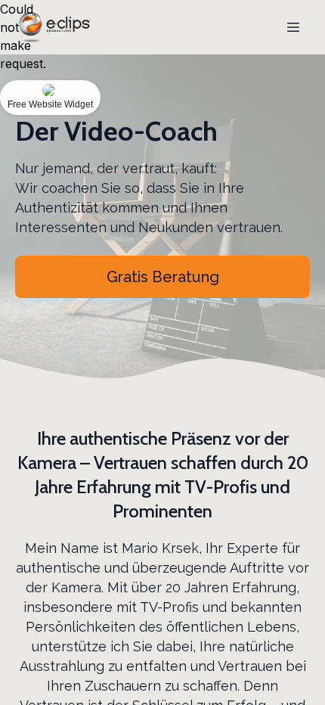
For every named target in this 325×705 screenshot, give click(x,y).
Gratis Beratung (163, 277)
